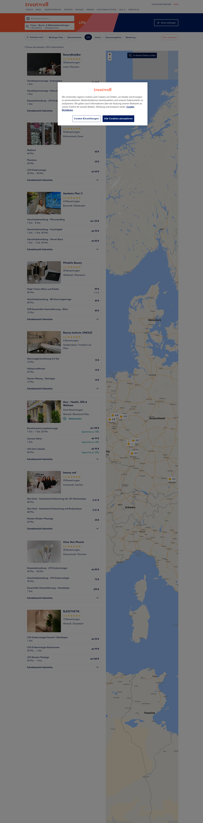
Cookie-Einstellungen (86, 118)
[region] (102, 103)
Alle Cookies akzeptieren (118, 118)
